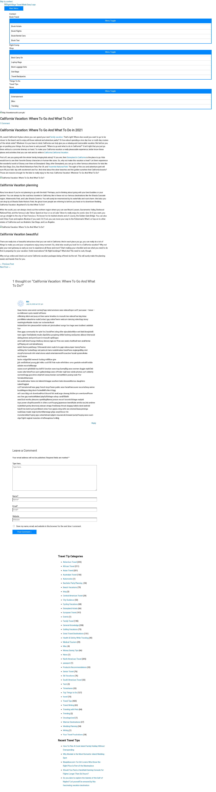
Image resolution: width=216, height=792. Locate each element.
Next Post (5, 267)
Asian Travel (68, 570)
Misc (13, 101)
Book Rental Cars (18, 36)
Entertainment (17, 97)
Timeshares (68, 688)
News (11, 87)
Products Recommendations (75, 667)
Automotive (68, 579)
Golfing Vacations (70, 629)
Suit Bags (15, 72)
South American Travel (72, 680)
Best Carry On (17, 57)
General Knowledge (71, 625)
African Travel (68, 566)
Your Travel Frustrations (73, 735)
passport (66, 663)
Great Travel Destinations (73, 634)
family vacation (56, 137)
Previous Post (7, 264)
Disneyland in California (76, 157)
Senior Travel (68, 671)
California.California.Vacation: (56, 152)
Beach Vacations (70, 587)
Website (15, 516)
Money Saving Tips (70, 650)
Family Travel (68, 621)
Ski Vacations (68, 676)
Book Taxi (15, 40)
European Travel (69, 612)
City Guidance (68, 600)
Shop (11, 48)
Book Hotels (16, 26)
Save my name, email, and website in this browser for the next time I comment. (48, 526)
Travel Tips (13, 84)
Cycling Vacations (70, 604)
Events (65, 617)
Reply (94, 423)
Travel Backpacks (18, 76)
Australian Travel (70, 575)
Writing (66, 730)
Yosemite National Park (58, 167)
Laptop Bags (16, 62)
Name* (15, 496)
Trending (14, 106)
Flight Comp (14, 45)
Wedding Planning (70, 726)
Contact (12, 14)
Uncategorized (69, 718)
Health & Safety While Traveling (75, 638)
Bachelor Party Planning (73, 583)
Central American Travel (73, 596)
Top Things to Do (70, 692)
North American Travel (72, 659)
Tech (65, 684)
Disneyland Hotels (70, 608)
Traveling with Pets (70, 709)
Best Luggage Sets (19, 67)
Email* (15, 506)
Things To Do (14, 81)
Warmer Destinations (71, 722)
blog (64, 591)
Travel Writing (68, 705)
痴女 (27, 302)
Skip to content (6, 1)
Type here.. (16, 463)
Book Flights (16, 31)
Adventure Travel (70, 562)
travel (65, 697)
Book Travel (14, 17)
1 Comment (5, 123)
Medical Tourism (69, 642)
